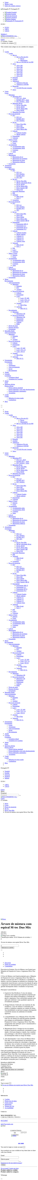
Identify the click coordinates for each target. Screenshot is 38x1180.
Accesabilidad (9, 1108)
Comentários (8, 966)
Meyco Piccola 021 (22, 57)
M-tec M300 (20, 127)
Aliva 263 (19, 74)
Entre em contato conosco (13, 6)
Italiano (13, 19)
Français (14, 16)
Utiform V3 (20, 239)
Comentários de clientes (15, 1133)
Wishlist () (4, 34)
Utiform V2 (20, 238)
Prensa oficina (9, 386)
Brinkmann (19, 320)
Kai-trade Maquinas (18, 191)
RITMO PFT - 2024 (22, 100)
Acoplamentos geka (18, 146)
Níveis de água (13, 326)
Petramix (15, 77)
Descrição (8, 963)
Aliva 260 (19, 71)
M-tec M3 (19, 126)
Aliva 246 (19, 67)
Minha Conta (9, 4)
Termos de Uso (9, 1106)
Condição (4, 1066)
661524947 (4, 1120)
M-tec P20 (19, 189)
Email (2, 1155)
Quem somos (9, 1103)
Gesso (6, 93)
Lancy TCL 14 (24, 300)
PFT (13, 115)
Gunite (11, 53)
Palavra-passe (5, 1159)
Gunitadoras (12, 400)
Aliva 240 (19, 65)
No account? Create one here (10, 1168)
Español (14, 12)
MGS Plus (23, 305)
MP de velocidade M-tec (23, 183)
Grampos (15, 150)
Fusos (14, 143)
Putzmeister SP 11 (21, 227)
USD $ (7, 31)
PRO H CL (23, 308)
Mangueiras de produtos (19, 158)
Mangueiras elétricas (18, 162)
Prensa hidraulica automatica (17, 391)
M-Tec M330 (20, 107)
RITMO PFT (20, 119)
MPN (2, 1067)
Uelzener (15, 138)
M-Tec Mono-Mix (22, 108)
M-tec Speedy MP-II (22, 220)
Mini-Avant (19, 245)
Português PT (19, 21)
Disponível (4, 1064)
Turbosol (15, 195)
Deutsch (14, 17)
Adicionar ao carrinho (7, 947)
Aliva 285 (19, 76)
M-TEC (14, 179)
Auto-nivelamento (14, 282)
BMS (18, 324)
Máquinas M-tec (17, 103)
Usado (7, 396)
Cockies (7, 1099)
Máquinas (12, 95)
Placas (22, 58)
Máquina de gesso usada (16, 398)
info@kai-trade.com (7, 1124)
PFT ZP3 (19, 177)
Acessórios (12, 393)
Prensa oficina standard (16, 388)
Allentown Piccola (22, 83)
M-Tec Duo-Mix (21, 105)
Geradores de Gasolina (16, 379)
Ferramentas (8, 362)
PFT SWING (20, 120)
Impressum (8, 1104)
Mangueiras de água (18, 160)
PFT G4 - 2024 (21, 98)
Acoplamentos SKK (18, 148)
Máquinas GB (20, 317)
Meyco (14, 55)
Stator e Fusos (13, 139)
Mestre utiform (20, 134)
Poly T (18, 198)
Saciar (10, 369)
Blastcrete (15, 86)
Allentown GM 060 (22, 84)
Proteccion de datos (11, 1101)
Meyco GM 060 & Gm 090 (24, 62)
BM (13, 193)
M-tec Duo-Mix (21, 124)
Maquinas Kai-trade (18, 112)
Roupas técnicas (14, 327)
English (13, 14)
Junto (14, 152)
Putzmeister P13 (21, 229)
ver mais (21, 1143)
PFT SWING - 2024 (22, 102)
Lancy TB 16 (24, 301)
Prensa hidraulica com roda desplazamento (22, 389)
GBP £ (7, 29)
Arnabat (14, 79)
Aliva (14, 64)
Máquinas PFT (17, 96)
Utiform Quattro (21, 133)
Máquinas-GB (20, 313)
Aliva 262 (19, 72)
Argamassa (8, 167)
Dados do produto (10, 964)
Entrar (6, 2)
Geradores (15, 200)
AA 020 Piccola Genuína (24, 88)
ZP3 (17, 210)
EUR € (7, 27)
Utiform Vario (20, 241)
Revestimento (9, 281)
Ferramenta (12, 164)
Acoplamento (13, 145)
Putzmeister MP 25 (22, 224)
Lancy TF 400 (24, 298)
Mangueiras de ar (17, 157)
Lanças (11, 153)
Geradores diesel (14, 377)
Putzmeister (16, 136)
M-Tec (14, 122)
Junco (14, 89)
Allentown (15, 81)
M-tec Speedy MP (22, 188)
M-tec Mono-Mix (21, 129)
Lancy (14, 250)
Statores (14, 141)
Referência (4, 1062)
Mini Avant (19, 196)
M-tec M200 (20, 110)
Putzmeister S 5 (21, 226)
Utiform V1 (20, 236)
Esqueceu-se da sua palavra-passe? (11, 1163)
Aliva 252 (19, 69)
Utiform (14, 131)
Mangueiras (23, 60)
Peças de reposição (14, 114)
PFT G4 (18, 117)
